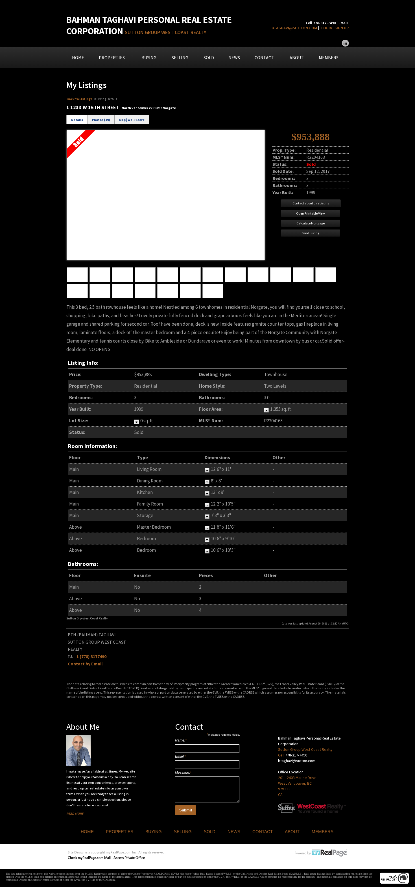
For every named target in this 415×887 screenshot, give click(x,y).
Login (326, 27)
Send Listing (310, 233)
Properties (112, 57)
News (234, 57)
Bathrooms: (83, 563)
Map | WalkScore (132, 120)
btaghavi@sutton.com (294, 27)
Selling (180, 57)
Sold (209, 57)
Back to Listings (79, 99)
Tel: (70, 656)
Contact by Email (85, 664)
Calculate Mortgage (310, 223)
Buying (148, 57)
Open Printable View (310, 213)
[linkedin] (345, 43)
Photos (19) (101, 120)
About (297, 57)
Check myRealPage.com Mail (89, 858)
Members (328, 57)
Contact (264, 57)
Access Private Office (129, 858)
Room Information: (92, 445)
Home (78, 57)
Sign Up (342, 27)
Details (77, 120)
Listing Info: (83, 362)
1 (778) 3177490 (91, 656)
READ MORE (74, 813)
